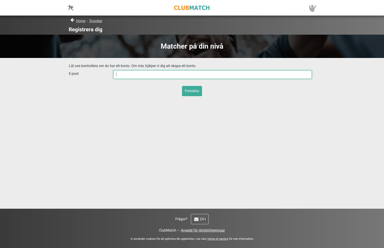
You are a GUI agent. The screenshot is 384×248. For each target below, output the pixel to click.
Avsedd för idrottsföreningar (203, 230)
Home (80, 21)
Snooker (95, 21)
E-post (74, 73)
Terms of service (217, 238)
